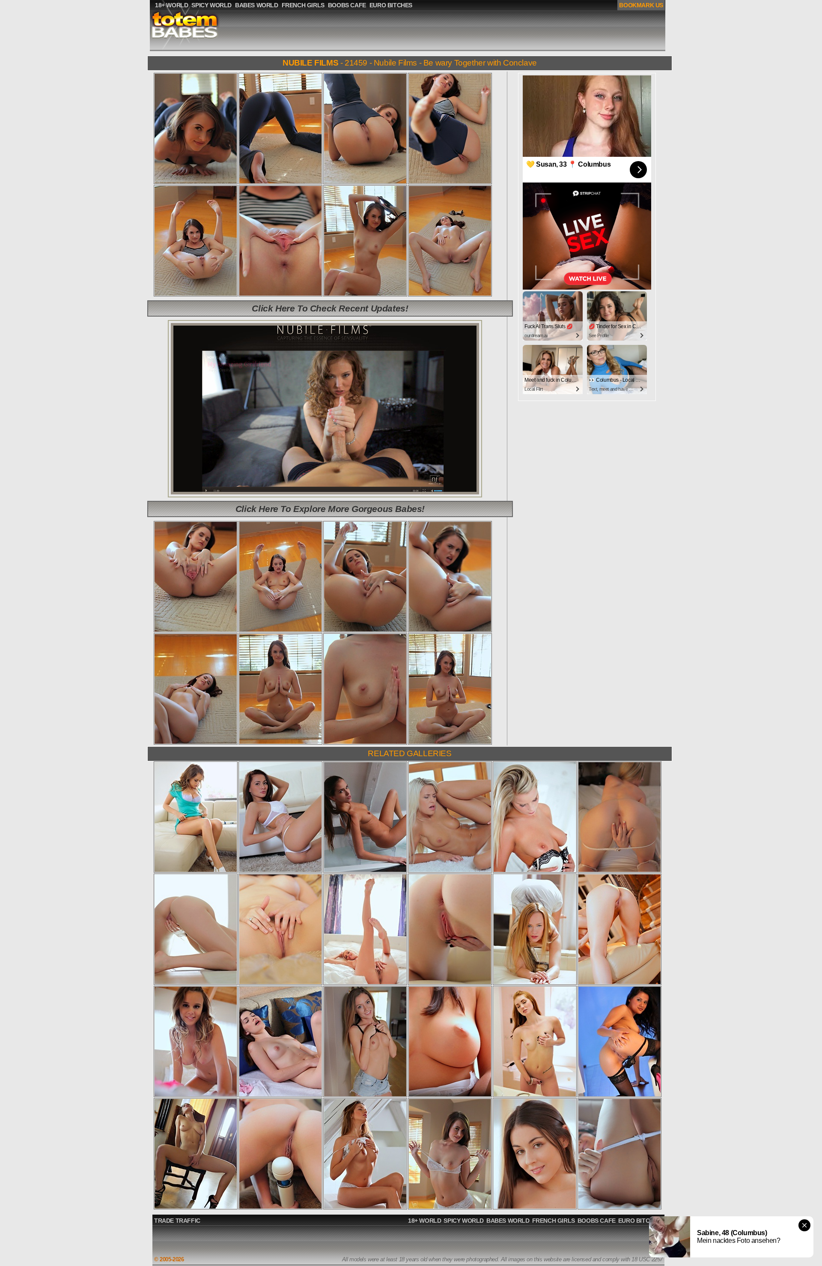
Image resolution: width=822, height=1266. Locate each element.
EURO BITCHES (639, 1220)
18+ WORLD (424, 1220)
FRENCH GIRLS (553, 1220)
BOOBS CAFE (597, 1220)
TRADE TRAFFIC (177, 1220)
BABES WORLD (508, 1220)
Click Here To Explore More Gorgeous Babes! (330, 509)
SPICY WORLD (464, 1220)
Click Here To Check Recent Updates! (330, 308)
